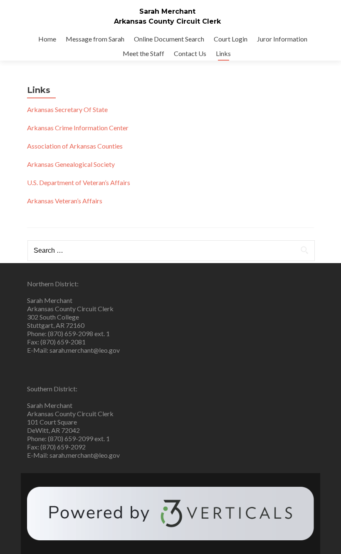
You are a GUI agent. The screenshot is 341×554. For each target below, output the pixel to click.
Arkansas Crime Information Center (77, 128)
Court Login (230, 39)
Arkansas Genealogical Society (71, 164)
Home (47, 39)
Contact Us (190, 53)
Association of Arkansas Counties (75, 146)
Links (223, 53)
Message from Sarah (95, 39)
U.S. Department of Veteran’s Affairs (78, 182)
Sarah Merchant (167, 11)
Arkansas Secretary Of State (67, 109)
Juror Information (282, 39)
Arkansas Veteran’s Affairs (64, 201)
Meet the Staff (143, 53)
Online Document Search (169, 39)
